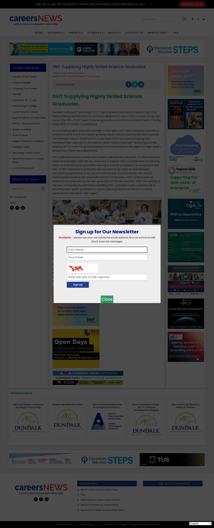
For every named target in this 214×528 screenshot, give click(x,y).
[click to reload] (82, 267)
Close (107, 299)
